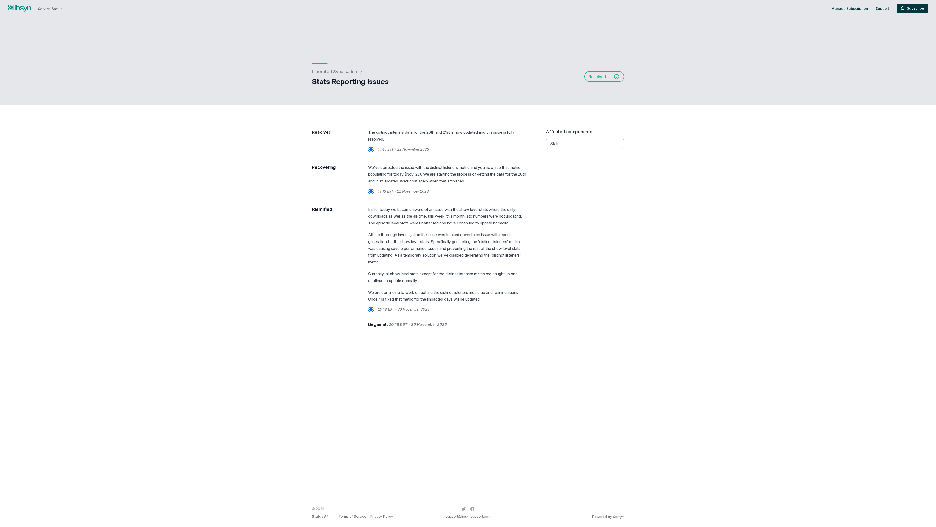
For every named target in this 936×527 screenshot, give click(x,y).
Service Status (50, 9)
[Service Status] (19, 8)
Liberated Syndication (334, 71)
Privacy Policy (381, 516)
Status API (321, 516)
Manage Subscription (849, 8)
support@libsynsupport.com (468, 516)
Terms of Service (352, 516)
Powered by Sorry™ (608, 517)
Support (882, 8)
